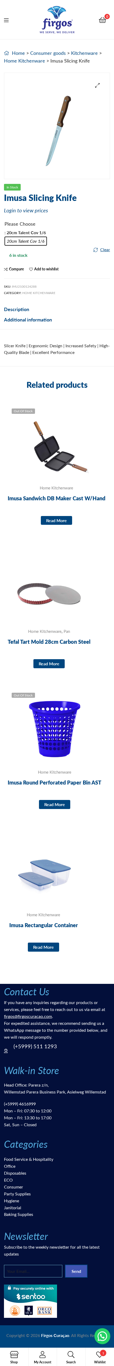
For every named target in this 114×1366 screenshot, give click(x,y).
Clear (105, 249)
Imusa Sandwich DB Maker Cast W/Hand (56, 498)
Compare (16, 268)
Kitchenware (84, 53)
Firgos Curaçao (55, 1335)
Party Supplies (17, 1193)
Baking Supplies (18, 1214)
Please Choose (20, 224)
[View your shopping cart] (102, 19)
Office (9, 1166)
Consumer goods (48, 53)
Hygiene (11, 1200)
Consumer (13, 1187)
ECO (8, 1180)
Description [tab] (16, 309)
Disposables (15, 1173)
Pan (67, 631)
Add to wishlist (46, 268)
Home (18, 53)
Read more (56, 520)
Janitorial (12, 1207)
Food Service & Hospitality (28, 1159)
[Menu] (9, 19)
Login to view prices (26, 210)
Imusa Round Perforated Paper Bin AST (54, 782)
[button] (97, 85)
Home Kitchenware (24, 60)
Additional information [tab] (28, 319)
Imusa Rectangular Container (43, 925)
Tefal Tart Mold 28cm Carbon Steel (49, 641)
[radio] (25, 241)
